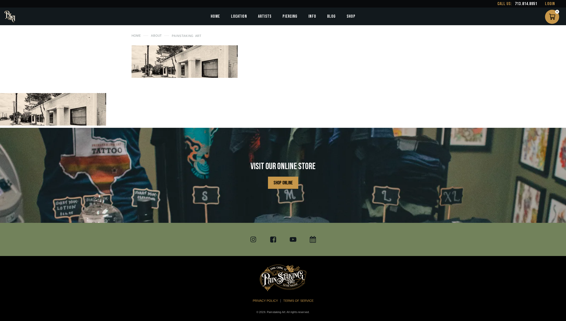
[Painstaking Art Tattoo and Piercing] (9, 16)
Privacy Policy (265, 300)
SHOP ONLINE (283, 183)
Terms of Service (298, 300)
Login (550, 3)
